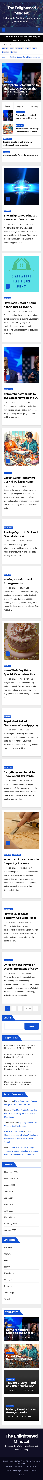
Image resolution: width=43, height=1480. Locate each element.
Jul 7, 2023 (10, 922)
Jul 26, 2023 (11, 588)
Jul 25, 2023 (11, 679)
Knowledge (20, 112)
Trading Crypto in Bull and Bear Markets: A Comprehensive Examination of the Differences (18, 1066)
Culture (7, 1254)
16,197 (28, 1008)
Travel (35, 48)
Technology (19, 48)
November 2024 (11, 1172)
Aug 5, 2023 (10, 541)
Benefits (5, 48)
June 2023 (8, 1198)
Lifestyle (8, 81)
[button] (35, 30)
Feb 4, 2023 (10, 312)
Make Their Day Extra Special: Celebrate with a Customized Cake (19, 674)
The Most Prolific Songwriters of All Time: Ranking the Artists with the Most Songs (20, 1113)
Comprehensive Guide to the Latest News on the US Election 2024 (21, 397)
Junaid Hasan (25, 973)
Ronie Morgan (26, 679)
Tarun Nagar (26, 781)
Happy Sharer (26, 224)
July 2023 (8, 1191)
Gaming (7, 1260)
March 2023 (9, 1217)
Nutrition (13, 52)
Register (21, 1475)
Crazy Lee (25, 94)
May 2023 (8, 1204)
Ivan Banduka (26, 868)
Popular (20, 106)
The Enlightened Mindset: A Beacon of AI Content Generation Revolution (20, 219)
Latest (7, 106)
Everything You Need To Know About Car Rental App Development (19, 776)
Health (7, 1267)
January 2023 (10, 1230)
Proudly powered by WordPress (14, 1461)
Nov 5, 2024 (10, 403)
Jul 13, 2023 (11, 781)
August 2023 (9, 1185)
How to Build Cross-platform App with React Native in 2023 (20, 917)
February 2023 (10, 1224)
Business (6, 152)
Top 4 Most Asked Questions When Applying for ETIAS (21, 725)
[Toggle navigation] (20, 30)
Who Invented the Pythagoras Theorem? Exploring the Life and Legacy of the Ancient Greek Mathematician (21, 1151)
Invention (5, 52)
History (27, 48)
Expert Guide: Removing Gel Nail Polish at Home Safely (21, 88)
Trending (34, 106)
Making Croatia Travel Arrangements (20, 1075)
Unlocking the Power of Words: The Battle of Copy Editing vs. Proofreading (21, 968)
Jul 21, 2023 (11, 730)
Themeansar (21, 1463)
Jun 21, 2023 (11, 224)
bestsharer (25, 403)
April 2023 (8, 1211)
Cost (11, 48)
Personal (8, 1286)
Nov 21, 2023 (11, 94)
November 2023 (11, 1179)
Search (7, 1018)
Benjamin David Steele (14, 1131)
